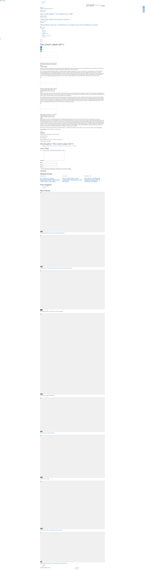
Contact (43, 36)
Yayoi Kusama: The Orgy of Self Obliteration (47, 395)
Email (41, 164)
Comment (42, 160)
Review (43, 32)
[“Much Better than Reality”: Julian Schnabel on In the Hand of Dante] (72, 505)
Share (41, 131)
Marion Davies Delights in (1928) (56, 14)
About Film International (46, 35)
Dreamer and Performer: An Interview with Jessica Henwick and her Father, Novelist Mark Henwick (56, 268)
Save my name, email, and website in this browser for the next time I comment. (56, 168)
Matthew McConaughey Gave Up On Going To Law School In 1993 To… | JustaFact (61, 145)
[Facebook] (72, 47)
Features (44, 30)
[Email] (72, 50)
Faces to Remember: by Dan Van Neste (72, 179)
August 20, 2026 (43, 15)
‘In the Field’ (56, 129)
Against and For (44, 478)
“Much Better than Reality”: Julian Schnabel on (51, 530)
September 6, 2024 (87, 175)
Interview (44, 31)
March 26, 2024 (43, 175)
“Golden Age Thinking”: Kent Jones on (55, 19)
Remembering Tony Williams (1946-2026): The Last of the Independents (51, 311)
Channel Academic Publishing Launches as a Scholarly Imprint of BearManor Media (53, 563)
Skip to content (2, 0)
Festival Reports (45, 33)
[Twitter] (72, 49)
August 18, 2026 (43, 21)
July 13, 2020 (64, 175)
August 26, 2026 (43, 10)
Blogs (43, 34)
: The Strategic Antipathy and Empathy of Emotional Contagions (92, 179)
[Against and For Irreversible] (72, 456)
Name (41, 162)
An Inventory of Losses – (50, 179)
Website (41, 166)
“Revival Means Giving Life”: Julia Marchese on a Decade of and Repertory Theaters (69, 25)
